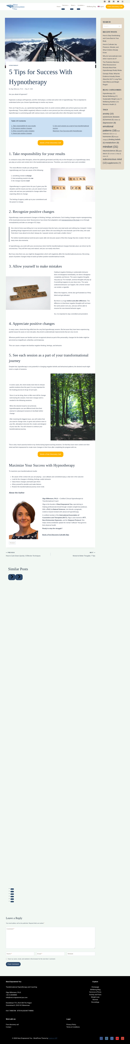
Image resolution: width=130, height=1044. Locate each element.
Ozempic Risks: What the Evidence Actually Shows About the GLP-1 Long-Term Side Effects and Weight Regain (112, 79)
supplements (114, 163)
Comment (10, 929)
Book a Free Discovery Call (50, 143)
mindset (12, 543)
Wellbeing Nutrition (109, 101)
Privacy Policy (71, 1024)
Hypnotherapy (13, 65)
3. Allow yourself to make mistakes (22, 131)
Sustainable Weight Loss (111, 99)
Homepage (95, 987)
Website (70, 953)
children (117, 119)
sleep (118, 153)
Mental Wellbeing (109, 96)
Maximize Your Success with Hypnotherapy (67, 131)
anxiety (108, 113)
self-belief (113, 153)
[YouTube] (118, 1)
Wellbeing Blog (91, 6)
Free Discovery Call (114, 7)
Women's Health (108, 104)
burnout (109, 120)
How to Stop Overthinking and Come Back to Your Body (111, 38)
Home (59, 6)
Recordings (95, 1002)
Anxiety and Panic (95, 994)
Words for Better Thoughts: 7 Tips (84, 554)
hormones (108, 137)
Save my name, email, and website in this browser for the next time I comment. (31, 959)
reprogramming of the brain (70, 220)
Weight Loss (95, 997)
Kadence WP (52, 1038)
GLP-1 (114, 133)
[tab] (12, 889)
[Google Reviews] (122, 1)
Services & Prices (95, 992)
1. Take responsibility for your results (23, 126)
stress (105, 156)
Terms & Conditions (73, 1027)
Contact (8, 1027)
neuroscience (110, 151)
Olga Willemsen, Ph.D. (17, 89)
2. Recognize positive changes (21, 128)
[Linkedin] (113, 1)
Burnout (95, 999)
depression (109, 123)
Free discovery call (12, 1024)
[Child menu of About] (71, 9)
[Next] (19, 577)
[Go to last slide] (11, 577)
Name (9, 953)
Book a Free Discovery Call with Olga (55, 535)
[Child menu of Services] (63, 9)
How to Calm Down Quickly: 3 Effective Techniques (23, 554)
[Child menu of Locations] (78, 9)
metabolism (112, 143)
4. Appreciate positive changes (21, 133)
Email (39, 953)
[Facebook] (104, 1)
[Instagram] (109, 1)
